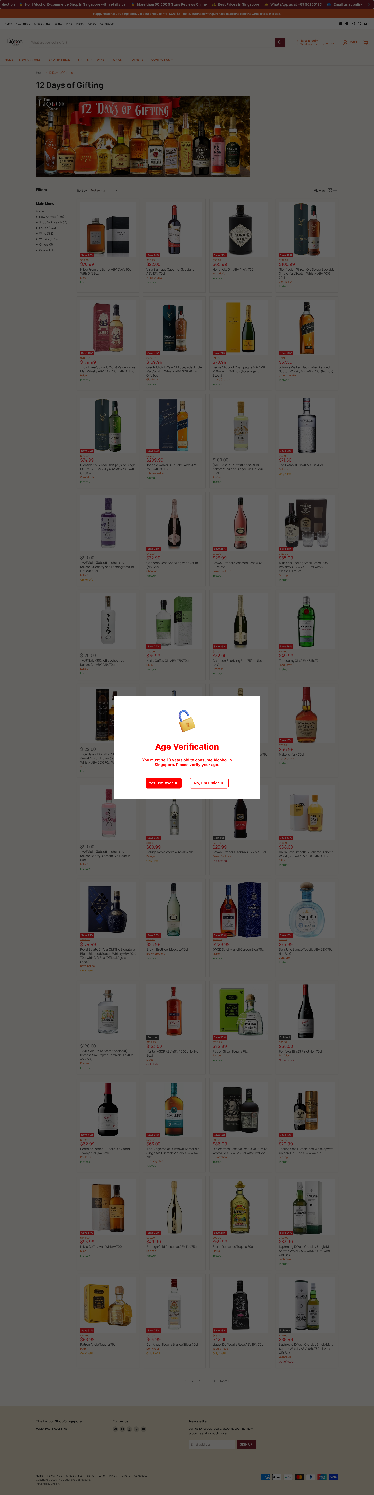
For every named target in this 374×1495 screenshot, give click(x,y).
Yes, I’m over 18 (163, 783)
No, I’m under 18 (209, 783)
